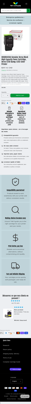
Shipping (4, 70)
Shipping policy (22, 398)
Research (6, 345)
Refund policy (13, 396)
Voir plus (4, 87)
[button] (4, 4)
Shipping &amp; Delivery (11, 353)
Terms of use (7, 358)
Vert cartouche (14, 393)
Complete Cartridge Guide (11, 362)
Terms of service (11, 398)
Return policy (7, 349)
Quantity (4, 92)
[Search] (28, 10)
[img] (15, 301)
